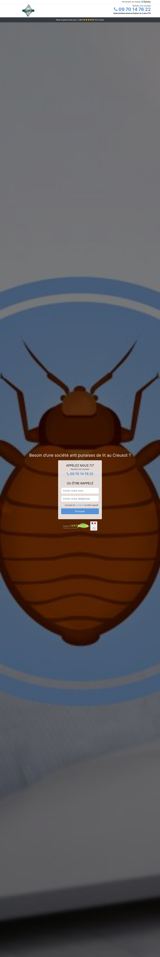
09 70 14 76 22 (134, 9)
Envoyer (80, 511)
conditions (80, 505)
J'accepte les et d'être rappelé (81, 505)
